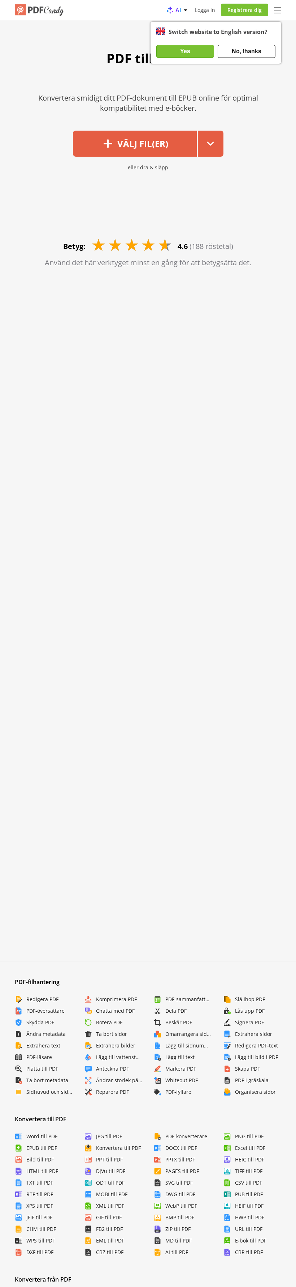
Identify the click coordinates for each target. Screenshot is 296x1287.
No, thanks (246, 51)
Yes (185, 51)
